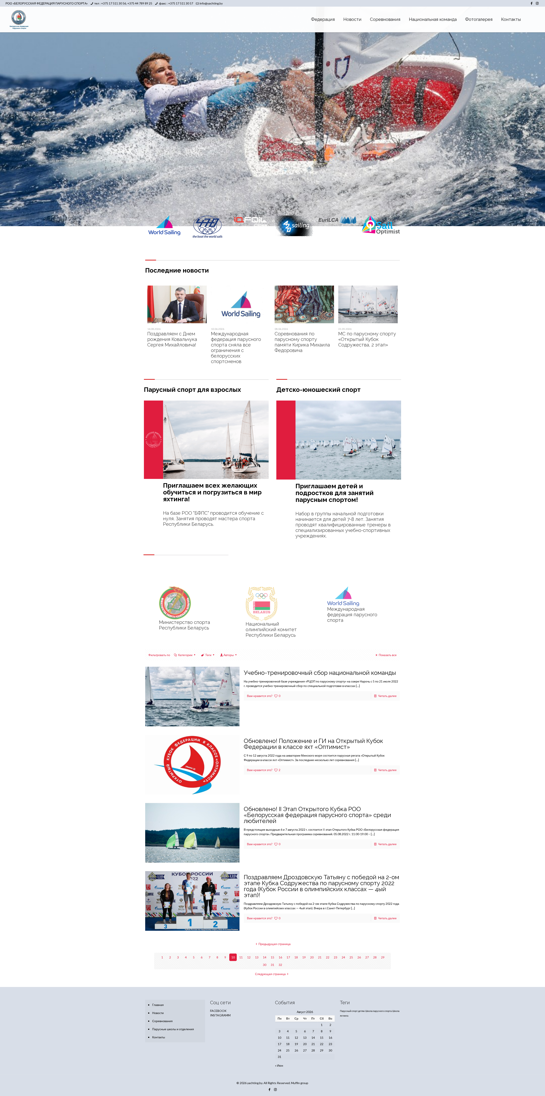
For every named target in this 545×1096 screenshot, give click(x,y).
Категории (185, 655)
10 (233, 957)
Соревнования (162, 1021)
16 (280, 957)
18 (296, 957)
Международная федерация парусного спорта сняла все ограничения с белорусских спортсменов (236, 347)
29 (382, 957)
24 (343, 957)
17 (288, 957)
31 (272, 965)
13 (256, 957)
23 (335, 957)
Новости (158, 1013)
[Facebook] (531, 3)
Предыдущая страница (274, 944)
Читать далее (387, 696)
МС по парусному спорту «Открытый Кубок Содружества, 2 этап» (367, 339)
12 (249, 957)
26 (359, 957)
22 (327, 957)
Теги (208, 655)
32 (280, 965)
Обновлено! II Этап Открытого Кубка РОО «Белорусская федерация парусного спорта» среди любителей (317, 815)
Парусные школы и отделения (173, 1029)
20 (312, 957)
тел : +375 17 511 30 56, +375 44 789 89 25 (123, 3)
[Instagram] (537, 3)
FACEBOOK (218, 1011)
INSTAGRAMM (220, 1015)
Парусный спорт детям (352, 1011)
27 (367, 957)
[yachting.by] (19, 19)
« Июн (279, 1065)
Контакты (158, 1037)
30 (264, 965)
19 (304, 957)
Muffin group (299, 1083)
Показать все (388, 655)
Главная (158, 1005)
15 (272, 957)
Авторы (229, 655)
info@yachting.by (211, 3)
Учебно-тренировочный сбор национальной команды (320, 672)
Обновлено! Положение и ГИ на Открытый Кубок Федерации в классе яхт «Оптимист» (313, 743)
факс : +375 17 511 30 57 (176, 3)
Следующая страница (270, 974)
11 (241, 957)
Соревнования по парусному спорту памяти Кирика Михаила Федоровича (302, 342)
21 (319, 957)
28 (375, 957)
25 (351, 957)
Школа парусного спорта (378, 1011)
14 (264, 957)
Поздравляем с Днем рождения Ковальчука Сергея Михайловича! (172, 339)
